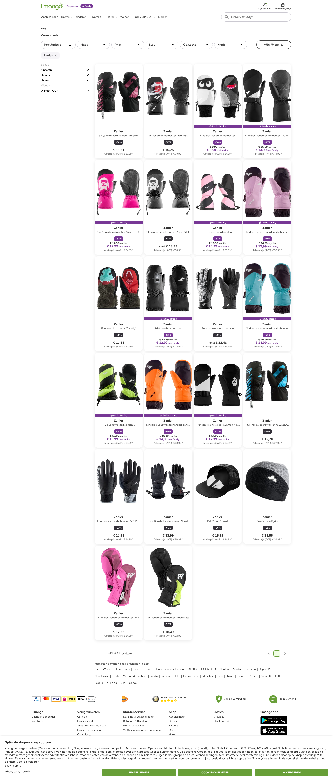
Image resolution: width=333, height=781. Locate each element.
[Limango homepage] (52, 6)
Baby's (173, 721)
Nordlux (224, 669)
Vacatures (37, 721)
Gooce (133, 683)
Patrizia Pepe (191, 676)
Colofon (82, 717)
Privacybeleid (85, 721)
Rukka (154, 676)
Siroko (237, 669)
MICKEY (192, 669)
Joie (97, 669)
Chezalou (250, 669)
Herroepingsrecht (133, 725)
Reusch (253, 676)
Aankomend (221, 721)
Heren (45, 80)
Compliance (84, 734)
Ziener (137, 669)
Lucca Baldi (123, 669)
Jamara (165, 676)
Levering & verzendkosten (138, 717)
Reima (241, 676)
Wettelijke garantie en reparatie (142, 730)
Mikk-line (208, 676)
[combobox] (256, 16)
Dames (45, 75)
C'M (123, 683)
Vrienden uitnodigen (44, 717)
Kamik (230, 676)
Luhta (115, 676)
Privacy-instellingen (89, 730)
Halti (176, 676)
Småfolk (266, 676)
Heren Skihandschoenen (169, 669)
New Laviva (101, 676)
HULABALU (208, 669)
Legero (99, 683)
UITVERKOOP (49, 91)
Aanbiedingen (177, 717)
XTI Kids (112, 683)
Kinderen (46, 70)
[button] (282, 6)
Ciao (220, 676)
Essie (148, 669)
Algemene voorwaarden (91, 725)
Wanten (107, 669)
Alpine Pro (266, 669)
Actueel (219, 717)
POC (278, 676)
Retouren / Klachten (135, 721)
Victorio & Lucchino (134, 676)
